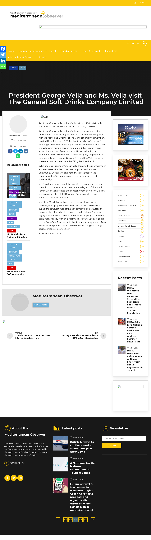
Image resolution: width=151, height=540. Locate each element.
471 (65, 520)
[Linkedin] (3, 61)
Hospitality (15, 188)
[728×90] (93, 28)
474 (80, 520)
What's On (130, 261)
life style (130, 231)
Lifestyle (41, 57)
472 (70, 520)
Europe (13, 68)
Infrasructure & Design (19, 57)
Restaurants (13, 226)
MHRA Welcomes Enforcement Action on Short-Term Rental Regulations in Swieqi (135, 360)
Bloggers (130, 200)
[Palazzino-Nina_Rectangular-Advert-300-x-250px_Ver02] (130, 387)
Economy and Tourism (31, 51)
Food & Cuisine (69, 51)
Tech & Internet (91, 51)
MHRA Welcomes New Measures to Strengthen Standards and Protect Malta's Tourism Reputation (134, 300)
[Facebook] (3, 49)
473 (75, 520)
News (10, 51)
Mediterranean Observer (18, 135)
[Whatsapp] (3, 66)
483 (93, 520)
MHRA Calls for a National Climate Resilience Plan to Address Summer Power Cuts (134, 332)
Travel (52, 51)
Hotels (11, 214)
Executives (111, 51)
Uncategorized (130, 256)
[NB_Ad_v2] (130, 180)
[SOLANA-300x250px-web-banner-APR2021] (130, 145)
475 (85, 520)
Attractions (130, 195)
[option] (72, 117)
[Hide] (1, 72)
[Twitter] (3, 55)
